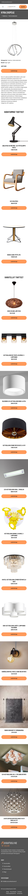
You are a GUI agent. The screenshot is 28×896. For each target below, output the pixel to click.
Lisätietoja (14, 71)
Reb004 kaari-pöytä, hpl (14, 255)
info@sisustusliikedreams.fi (7, 2)
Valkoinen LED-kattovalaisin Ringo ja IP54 (14, 401)
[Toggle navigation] (3, 6)
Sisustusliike (7, 863)
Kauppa (23, 7)
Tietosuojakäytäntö (11, 893)
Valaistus (5, 16)
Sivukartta (19, 893)
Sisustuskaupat (7, 869)
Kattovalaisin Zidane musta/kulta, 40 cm (14, 445)
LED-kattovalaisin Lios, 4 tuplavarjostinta (14, 774)
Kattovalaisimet (13, 16)
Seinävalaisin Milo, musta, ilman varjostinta (14, 671)
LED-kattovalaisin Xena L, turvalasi (14, 489)
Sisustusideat (7, 866)
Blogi (5, 872)
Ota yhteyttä (13, 891)
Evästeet (19, 891)
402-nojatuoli (14, 201)
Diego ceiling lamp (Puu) (14, 311)
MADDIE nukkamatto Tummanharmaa (14, 730)
